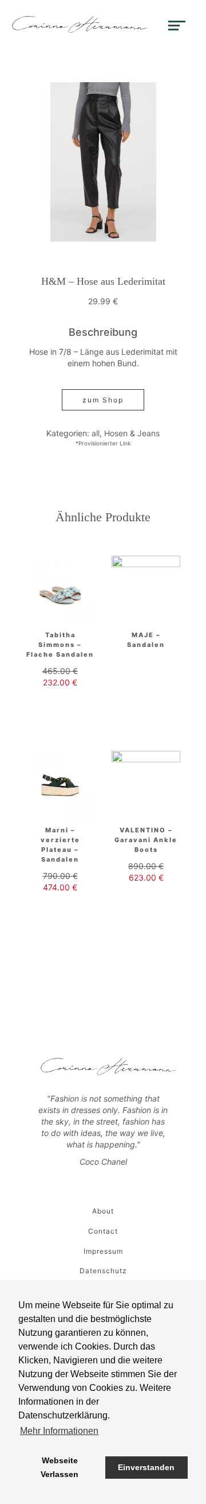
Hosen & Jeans (132, 433)
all (96, 433)
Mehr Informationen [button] (59, 1431)
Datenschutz (103, 1270)
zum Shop (103, 400)
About (103, 1211)
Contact (103, 1231)
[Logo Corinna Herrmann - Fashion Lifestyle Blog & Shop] (80, 24)
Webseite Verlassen (59, 1467)
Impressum (103, 1251)
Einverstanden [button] (146, 1467)
